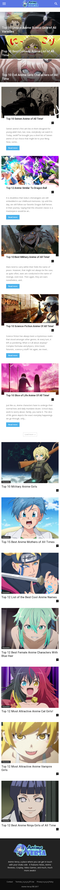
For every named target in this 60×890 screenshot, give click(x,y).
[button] (56, 3)
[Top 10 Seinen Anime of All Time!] (30, 102)
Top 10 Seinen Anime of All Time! (24, 118)
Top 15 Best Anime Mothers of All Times (28, 542)
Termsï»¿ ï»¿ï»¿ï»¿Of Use (24, 882)
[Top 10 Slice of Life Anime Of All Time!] (30, 379)
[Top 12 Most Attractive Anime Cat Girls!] (30, 687)
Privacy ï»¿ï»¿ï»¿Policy (45, 882)
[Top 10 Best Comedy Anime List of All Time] (30, 53)
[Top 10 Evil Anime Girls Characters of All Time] (30, 77)
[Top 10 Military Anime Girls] (30, 462)
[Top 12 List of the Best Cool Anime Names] (30, 573)
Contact (10, 882)
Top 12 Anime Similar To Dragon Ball (26, 187)
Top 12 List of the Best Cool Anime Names (29, 597)
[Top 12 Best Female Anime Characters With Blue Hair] (30, 628)
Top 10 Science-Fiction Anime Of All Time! (30, 326)
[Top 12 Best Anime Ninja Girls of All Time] (30, 801)
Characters (6, 482)
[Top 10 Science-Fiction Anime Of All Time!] (30, 310)
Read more (12, 148)
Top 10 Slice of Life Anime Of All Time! (27, 395)
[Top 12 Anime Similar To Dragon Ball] (30, 171)
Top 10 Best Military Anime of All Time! (28, 257)
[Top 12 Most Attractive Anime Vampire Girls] (30, 742)
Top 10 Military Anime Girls (19, 486)
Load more (29, 434)
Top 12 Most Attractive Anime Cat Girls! (27, 711)
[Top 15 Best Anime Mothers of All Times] (30, 517)
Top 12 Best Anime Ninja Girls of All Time (28, 825)
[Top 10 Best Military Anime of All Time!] (30, 240)
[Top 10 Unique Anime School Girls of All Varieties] (30, 30)
